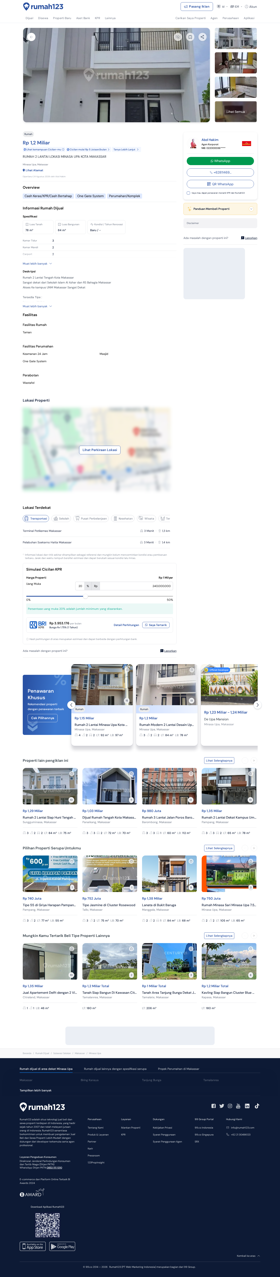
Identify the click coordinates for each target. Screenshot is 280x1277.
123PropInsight (96, 1162)
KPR (123, 1134)
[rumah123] (42, 1107)
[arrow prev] (71, 705)
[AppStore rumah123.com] (33, 1246)
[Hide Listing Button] (178, 37)
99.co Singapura (204, 1134)
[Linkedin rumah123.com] (247, 1106)
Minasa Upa (95, 1053)
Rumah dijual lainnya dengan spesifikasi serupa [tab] (115, 1069)
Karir (90, 1148)
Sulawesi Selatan (62, 1053)
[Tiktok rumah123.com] (257, 1106)
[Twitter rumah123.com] (221, 1105)
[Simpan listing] (127, 669)
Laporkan (170, 650)
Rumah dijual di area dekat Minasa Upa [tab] (46, 1069)
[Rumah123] (43, 6)
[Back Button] (31, 37)
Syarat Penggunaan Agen (167, 1141)
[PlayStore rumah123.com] (62, 1246)
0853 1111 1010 (54, 1167)
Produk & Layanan (98, 1134)
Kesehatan (126, 518)
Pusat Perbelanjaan (94, 518)
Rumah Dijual (42, 1053)
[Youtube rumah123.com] (238, 1105)
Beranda (27, 1053)
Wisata (149, 518)
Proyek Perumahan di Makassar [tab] (178, 1069)
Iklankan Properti (130, 1127)
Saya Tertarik (158, 625)
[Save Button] (190, 37)
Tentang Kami (96, 1127)
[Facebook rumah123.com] (213, 1105)
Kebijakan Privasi (162, 1127)
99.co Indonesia (204, 1127)
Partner (92, 1141)
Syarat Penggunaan (164, 1134)
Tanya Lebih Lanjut (124, 149)
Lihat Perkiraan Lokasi (100, 450)
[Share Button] (202, 37)
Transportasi (38, 518)
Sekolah (64, 518)
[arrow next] (258, 705)
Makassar (80, 1053)
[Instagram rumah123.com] (230, 1105)
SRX (197, 1141)
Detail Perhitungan (126, 625)
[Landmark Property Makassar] (246, 143)
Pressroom (94, 1155)
